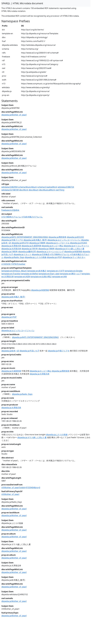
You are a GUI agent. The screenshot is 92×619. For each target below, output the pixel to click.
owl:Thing (59, 190)
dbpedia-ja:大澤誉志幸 (11, 245)
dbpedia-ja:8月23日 (75, 237)
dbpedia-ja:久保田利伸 (31, 245)
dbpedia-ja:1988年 (37, 243)
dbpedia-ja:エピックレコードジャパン (64, 240)
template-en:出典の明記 (41, 276)
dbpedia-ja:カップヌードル (57, 243)
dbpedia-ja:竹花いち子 (29, 350)
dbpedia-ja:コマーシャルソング (50, 251)
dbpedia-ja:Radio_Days (14, 257)
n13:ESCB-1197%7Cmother (13, 264)
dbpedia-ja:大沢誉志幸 (11, 248)
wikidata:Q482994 (9, 187)
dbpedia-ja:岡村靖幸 (57, 237)
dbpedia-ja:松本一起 (10, 350)
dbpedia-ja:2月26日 (78, 243)
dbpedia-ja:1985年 (9, 251)
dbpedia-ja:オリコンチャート (76, 245)
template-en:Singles (74, 270)
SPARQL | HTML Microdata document (22, 3)
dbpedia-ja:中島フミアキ (12, 240)
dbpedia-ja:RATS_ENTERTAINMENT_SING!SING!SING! (24, 237)
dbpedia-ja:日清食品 (40, 254)
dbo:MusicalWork (47, 190)
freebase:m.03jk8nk (10, 210)
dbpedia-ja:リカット (22, 254)
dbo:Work (23, 190)
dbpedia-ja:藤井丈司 (27, 251)
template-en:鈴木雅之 (36, 270)
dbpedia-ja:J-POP (54, 257)
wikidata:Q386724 (66, 187)
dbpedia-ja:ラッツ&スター (73, 257)
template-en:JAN (59, 276)
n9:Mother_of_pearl (10, 494)
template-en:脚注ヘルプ (70, 273)
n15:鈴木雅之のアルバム (32, 217)
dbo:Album (34, 190)
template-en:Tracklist (10, 273)
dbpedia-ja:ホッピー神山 (52, 245)
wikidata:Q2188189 (10, 190)
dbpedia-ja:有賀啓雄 (73, 251)
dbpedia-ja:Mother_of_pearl (14, 114)
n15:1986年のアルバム (11, 217)
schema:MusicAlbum (27, 187)
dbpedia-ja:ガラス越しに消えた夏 (69, 248)
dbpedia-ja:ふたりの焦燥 (35, 257)
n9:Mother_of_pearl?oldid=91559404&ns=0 (20, 487)
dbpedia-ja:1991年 (30, 248)
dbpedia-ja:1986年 (46, 248)
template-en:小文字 (55, 270)
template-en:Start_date (49, 273)
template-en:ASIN (22, 276)
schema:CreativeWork (47, 187)
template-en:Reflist (29, 273)
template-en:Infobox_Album (14, 270)
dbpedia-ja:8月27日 (20, 243)
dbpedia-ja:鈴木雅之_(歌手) (35, 240)
